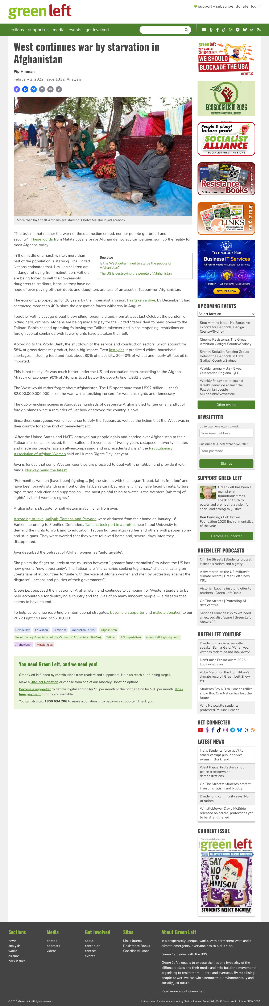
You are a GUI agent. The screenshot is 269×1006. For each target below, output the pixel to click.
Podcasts (53, 946)
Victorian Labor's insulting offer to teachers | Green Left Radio (225, 590)
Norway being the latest (46, 470)
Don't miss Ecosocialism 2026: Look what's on (223, 662)
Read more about (183, 991)
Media (59, 30)
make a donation (167, 612)
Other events (226, 404)
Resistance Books (136, 946)
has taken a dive (141, 300)
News (12, 941)
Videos (52, 951)
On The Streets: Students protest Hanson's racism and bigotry (225, 769)
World (12, 951)
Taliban (111, 637)
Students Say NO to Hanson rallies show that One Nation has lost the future (226, 693)
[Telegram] (232, 729)
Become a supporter (35, 689)
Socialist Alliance (136, 951)
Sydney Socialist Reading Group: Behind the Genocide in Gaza (224, 353)
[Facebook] (25, 89)
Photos (52, 941)
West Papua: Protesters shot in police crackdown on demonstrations (223, 755)
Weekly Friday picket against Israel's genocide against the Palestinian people (221, 385)
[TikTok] (219, 729)
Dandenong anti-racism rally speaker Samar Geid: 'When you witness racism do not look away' (225, 647)
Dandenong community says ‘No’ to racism (224, 781)
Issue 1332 (55, 79)
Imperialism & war (83, 630)
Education (41, 630)
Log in (256, 6)
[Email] (50, 89)
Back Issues (17, 961)
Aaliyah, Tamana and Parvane (70, 518)
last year (116, 349)
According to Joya (29, 518)
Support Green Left (220, 477)
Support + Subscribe (215, 6)
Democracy (22, 630)
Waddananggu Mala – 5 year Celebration (221, 370)
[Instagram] (225, 729)
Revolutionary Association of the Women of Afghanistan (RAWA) (58, 637)
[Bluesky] (33, 89)
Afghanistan (109, 630)
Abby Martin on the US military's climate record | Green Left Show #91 (225, 576)
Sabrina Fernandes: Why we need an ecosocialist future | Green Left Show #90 (225, 617)
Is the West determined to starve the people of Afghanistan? (135, 265)
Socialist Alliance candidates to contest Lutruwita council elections (226, 810)
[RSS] (253, 729)
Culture (13, 956)
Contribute (92, 946)
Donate (242, 6)
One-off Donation (44, 682)
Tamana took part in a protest (110, 524)
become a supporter (127, 612)
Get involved (97, 30)
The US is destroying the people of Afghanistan (136, 273)
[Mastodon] (17, 89)
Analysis (74, 79)
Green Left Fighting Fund (162, 637)
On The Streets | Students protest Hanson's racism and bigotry (226, 561)
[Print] (42, 89)
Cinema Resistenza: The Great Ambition (223, 341)
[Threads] (246, 729)
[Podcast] (207, 729)
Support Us (38, 30)
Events (75, 30)
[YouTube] (200, 729)
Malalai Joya (45, 645)
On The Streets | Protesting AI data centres (223, 603)
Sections (16, 30)
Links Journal (133, 941)
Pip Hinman (24, 71)
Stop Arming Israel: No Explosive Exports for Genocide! (225, 324)
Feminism (59, 630)
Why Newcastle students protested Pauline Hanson (219, 707)
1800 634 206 (56, 701)
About (89, 941)
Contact (90, 951)
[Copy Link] (59, 89)
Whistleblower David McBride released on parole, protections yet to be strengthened (226, 796)
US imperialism (131, 637)
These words (42, 239)
